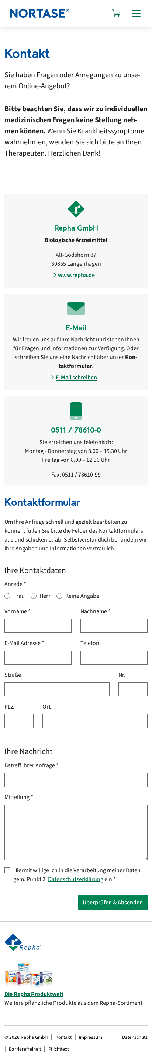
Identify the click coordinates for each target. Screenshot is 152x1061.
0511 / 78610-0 (76, 430)
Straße (12, 675)
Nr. (121, 675)
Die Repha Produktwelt (33, 994)
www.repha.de (76, 275)
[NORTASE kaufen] (116, 13)
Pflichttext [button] (58, 1049)
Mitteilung (18, 797)
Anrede (15, 584)
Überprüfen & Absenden (113, 902)
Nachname (95, 611)
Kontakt (63, 1037)
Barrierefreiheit (25, 1049)
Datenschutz (135, 1037)
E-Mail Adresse (24, 643)
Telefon (89, 643)
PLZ (9, 707)
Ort (46, 707)
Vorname (17, 611)
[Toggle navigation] (136, 13)
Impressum (90, 1037)
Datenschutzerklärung (75, 879)
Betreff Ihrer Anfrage (31, 765)
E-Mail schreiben (76, 377)
